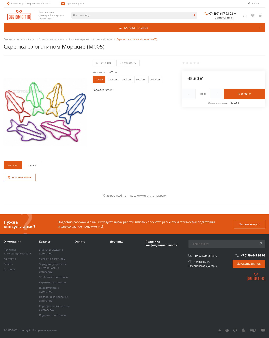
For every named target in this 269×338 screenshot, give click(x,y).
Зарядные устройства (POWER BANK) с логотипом (53, 268)
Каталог (45, 241)
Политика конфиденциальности (161, 243)
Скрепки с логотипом (52, 282)
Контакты (10, 259)
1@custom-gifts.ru (76, 3)
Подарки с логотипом (52, 315)
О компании (13, 241)
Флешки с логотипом (52, 259)
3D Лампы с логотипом (53, 277)
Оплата (8, 264)
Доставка (9, 269)
